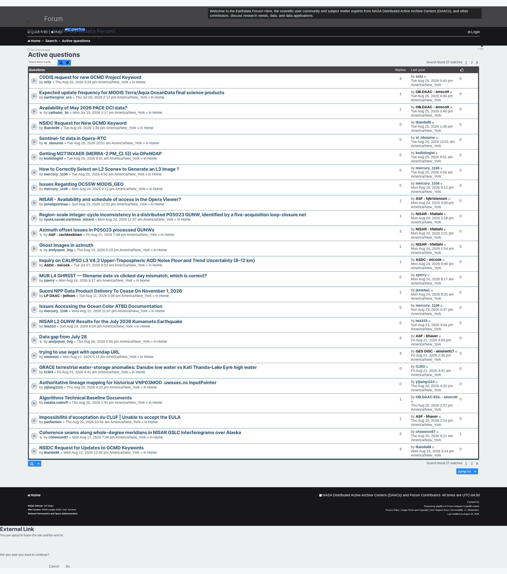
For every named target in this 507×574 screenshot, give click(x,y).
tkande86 (51, 128)
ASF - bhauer (427, 336)
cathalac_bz (59, 113)
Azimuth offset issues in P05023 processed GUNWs (96, 230)
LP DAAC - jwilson (59, 296)
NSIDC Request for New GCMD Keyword (83, 123)
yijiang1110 (53, 387)
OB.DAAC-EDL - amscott (436, 397)
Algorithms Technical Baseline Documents (85, 398)
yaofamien (53, 422)
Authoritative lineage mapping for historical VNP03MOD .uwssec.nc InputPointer (127, 382)
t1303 (48, 372)
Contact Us (473, 502)
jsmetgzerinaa (56, 204)
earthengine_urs (58, 97)
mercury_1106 (56, 174)
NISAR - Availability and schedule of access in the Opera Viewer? (110, 199)
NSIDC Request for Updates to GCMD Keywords (91, 448)
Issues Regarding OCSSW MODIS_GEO (81, 184)
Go (68, 566)
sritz (47, 82)
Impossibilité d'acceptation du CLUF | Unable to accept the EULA (110, 417)
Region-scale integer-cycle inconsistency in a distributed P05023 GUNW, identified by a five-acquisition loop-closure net (172, 214)
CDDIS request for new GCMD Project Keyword (90, 77)
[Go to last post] (425, 77)
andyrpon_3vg (61, 250)
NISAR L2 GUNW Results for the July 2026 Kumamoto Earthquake (110, 321)
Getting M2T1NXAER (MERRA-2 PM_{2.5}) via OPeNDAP (100, 153)
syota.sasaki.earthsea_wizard (69, 219)
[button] (472, 62)
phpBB (439, 506)
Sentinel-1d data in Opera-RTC (72, 138)
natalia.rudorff (56, 403)
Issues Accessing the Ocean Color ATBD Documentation (100, 306)
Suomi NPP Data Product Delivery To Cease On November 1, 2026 (110, 291)
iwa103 (50, 326)
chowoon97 (58, 437)
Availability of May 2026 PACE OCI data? (83, 108)
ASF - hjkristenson (431, 199)
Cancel (54, 566)
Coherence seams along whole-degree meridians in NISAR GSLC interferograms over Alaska (140, 432)
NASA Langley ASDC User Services (59, 509)
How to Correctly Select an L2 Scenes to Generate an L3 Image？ (109, 169)
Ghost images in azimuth (66, 245)
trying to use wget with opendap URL (79, 352)
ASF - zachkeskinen (65, 235)
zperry (49, 280)
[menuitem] (379, 495)
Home (140, 82)
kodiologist (53, 158)
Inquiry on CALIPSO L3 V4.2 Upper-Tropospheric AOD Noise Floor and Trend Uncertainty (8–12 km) (147, 260)
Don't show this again (40, 50)
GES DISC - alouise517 (435, 351)
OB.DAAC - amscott (432, 92)
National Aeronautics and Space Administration (53, 513)
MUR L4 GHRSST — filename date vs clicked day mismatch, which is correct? (123, 275)
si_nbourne (53, 143)
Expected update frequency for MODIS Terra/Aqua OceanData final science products (131, 92)
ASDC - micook (57, 265)
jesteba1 (423, 290)
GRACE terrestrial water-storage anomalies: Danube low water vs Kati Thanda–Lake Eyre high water (148, 367)
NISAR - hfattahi (429, 214)
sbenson (51, 357)
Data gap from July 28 (63, 337)
